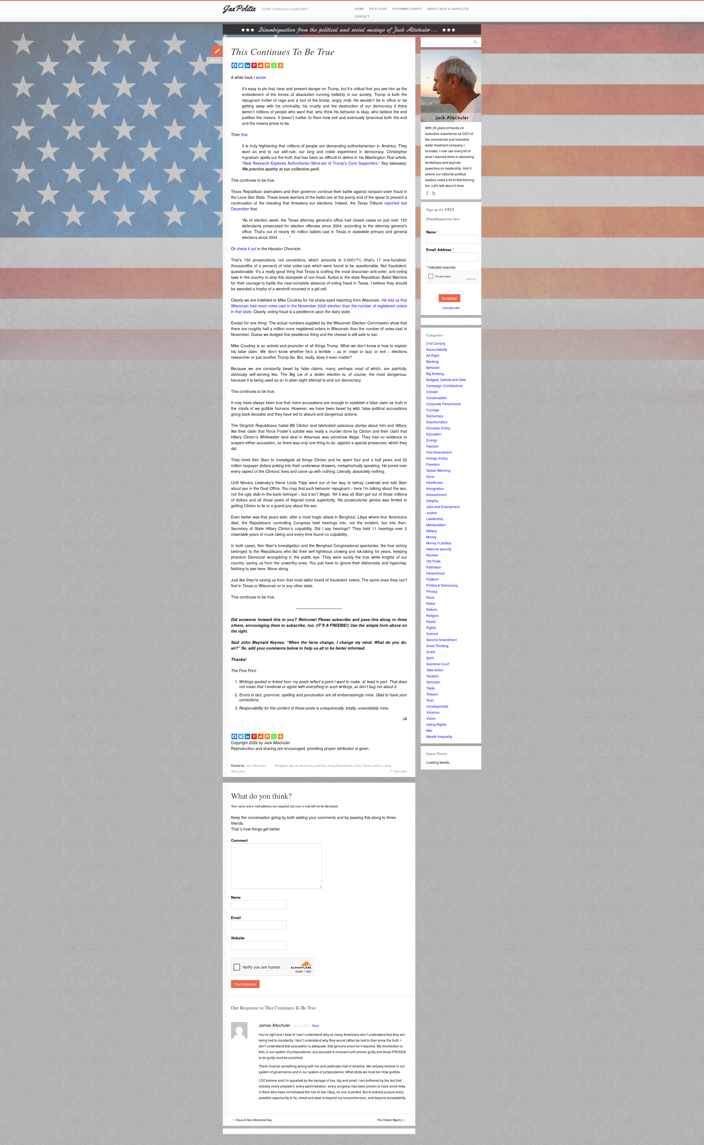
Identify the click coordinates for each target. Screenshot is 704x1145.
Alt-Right (432, 355)
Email (236, 917)
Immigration (435, 488)
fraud (331, 765)
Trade (430, 688)
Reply (315, 1026)
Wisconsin (238, 771)
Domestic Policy (438, 428)
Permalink (400, 771)
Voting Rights (436, 724)
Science (432, 633)
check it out (246, 248)
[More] (280, 65)
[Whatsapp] (274, 65)
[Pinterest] (254, 65)
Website (237, 937)
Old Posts (433, 561)
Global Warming (438, 470)
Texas (366, 765)
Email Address (440, 249)
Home (359, 9)
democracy (306, 765)
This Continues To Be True (283, 51)
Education (433, 434)
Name (236, 897)
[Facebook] (234, 65)
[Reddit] (260, 65)
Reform (431, 609)
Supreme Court (437, 663)
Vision (431, 718)
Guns (430, 476)
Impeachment (436, 494)
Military (431, 530)
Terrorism (433, 682)
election (321, 765)
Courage (432, 409)
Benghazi (281, 765)
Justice (431, 512)
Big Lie (293, 765)
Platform (432, 579)
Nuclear (432, 555)
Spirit (430, 657)
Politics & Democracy (442, 585)
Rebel (430, 603)
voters (376, 765)
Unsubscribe (451, 307)
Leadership (434, 518)
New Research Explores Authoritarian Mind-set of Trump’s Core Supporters (310, 163)
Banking (432, 361)
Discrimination (437, 422)
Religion (432, 615)
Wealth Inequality (439, 736)
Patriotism (433, 567)
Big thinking (435, 373)
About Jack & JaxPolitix (448, 9)
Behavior (433, 367)
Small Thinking (437, 645)
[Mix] (267, 65)
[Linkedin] (247, 65)
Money (431, 536)
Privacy (431, 591)
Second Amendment (441, 639)
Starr (357, 765)
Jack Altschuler (255, 765)
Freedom (433, 464)
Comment (239, 840)
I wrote (259, 77)
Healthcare (434, 482)
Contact (362, 16)
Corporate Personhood (443, 403)
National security (438, 549)
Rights (431, 627)
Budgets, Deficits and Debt (446, 379)
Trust (429, 700)
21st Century (435, 343)
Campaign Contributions (444, 385)
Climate (432, 391)
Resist (431, 621)
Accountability (436, 349)
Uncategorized (437, 706)
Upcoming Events (407, 9)
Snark (430, 651)
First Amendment (439, 452)
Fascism (432, 446)
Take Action (435, 669)
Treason (432, 694)
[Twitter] (241, 65)
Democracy (434, 415)
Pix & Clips (378, 9)
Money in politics (438, 542)
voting (387, 765)
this (243, 134)
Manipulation (436, 524)
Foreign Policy (437, 458)
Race (430, 597)
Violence (432, 712)
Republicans (344, 765)
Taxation (432, 676)
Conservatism (436, 397)
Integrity (432, 500)
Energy (431, 440)
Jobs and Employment (443, 506)
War (429, 730)
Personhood (435, 573)
